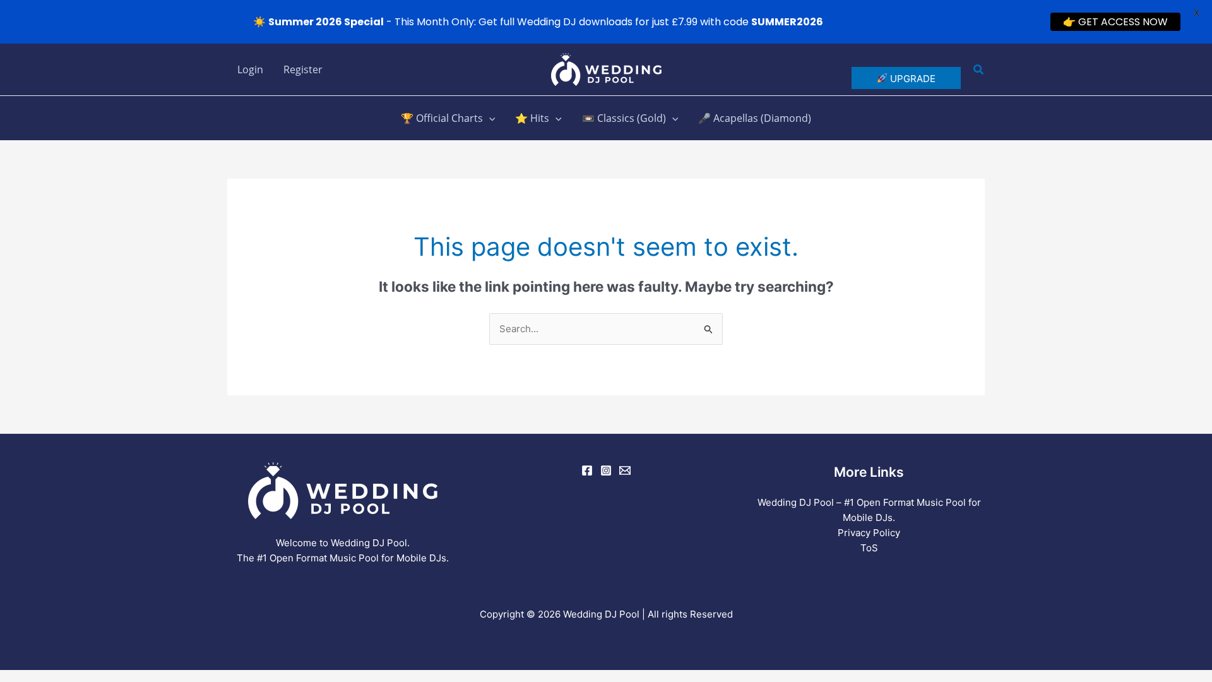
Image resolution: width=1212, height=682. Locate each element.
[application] (489, 118)
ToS (869, 548)
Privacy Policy (869, 533)
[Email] (625, 470)
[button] (979, 70)
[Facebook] (587, 470)
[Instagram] (606, 470)
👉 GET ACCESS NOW (1115, 22)
